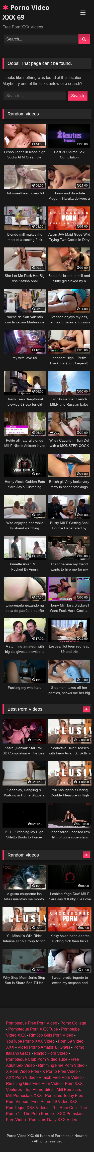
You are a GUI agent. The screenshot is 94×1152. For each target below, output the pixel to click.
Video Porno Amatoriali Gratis (44, 1047)
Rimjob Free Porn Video (60, 1077)
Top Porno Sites (39, 1089)
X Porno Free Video (60, 1071)
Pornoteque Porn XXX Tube (33, 1029)
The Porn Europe (38, 1114)
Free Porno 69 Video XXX (54, 1101)
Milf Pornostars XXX (24, 1095)
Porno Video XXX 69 (26, 12)
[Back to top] (78, 1137)
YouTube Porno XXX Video (30, 1041)
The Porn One (64, 1107)
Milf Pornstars (69, 1089)
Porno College (73, 1023)
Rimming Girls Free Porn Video (34, 1083)
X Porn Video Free (22, 1071)
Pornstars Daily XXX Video (53, 1120)
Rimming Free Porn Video (61, 1065)
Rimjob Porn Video (51, 1053)
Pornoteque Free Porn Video (31, 1023)
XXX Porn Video (20, 1077)
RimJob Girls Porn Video (51, 1035)
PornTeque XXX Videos (27, 1107)
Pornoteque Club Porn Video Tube (36, 1059)
